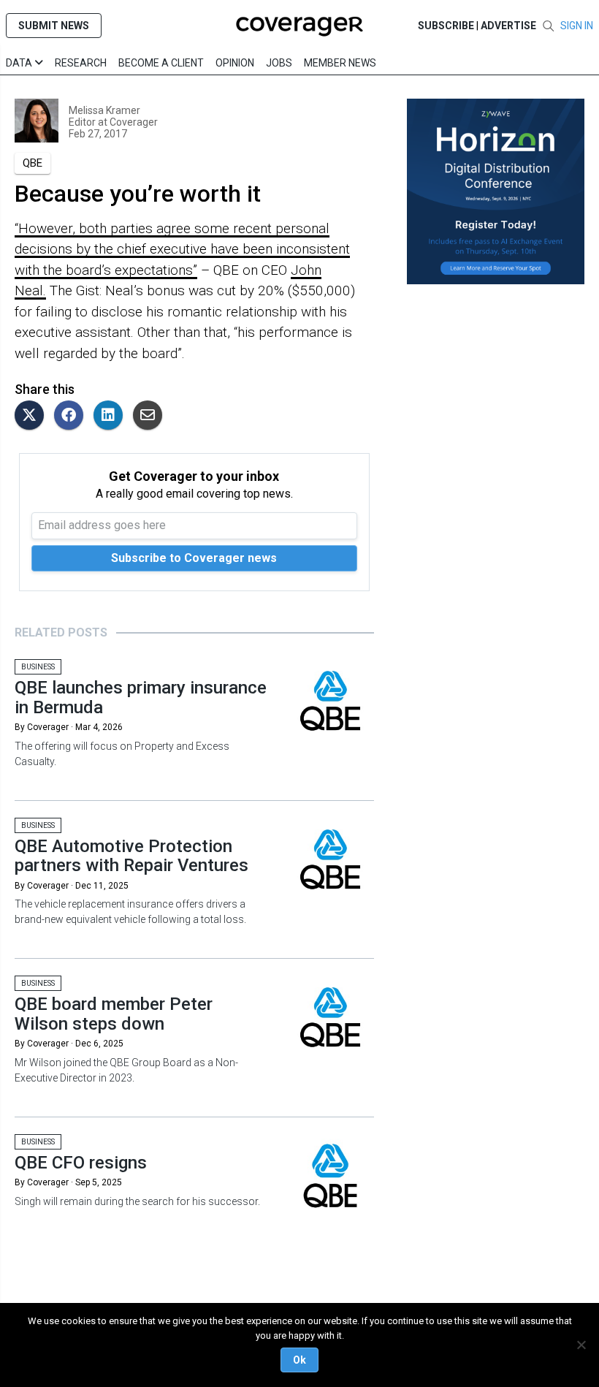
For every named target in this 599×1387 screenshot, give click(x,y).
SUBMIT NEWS (53, 25)
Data (20, 63)
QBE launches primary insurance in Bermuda (141, 697)
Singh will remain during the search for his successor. (137, 1201)
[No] (580, 1344)
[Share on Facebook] (72, 416)
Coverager (132, 122)
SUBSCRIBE (446, 25)
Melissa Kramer (104, 110)
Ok (299, 1360)
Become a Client (161, 63)
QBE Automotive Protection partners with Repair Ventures (131, 855)
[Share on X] (33, 416)
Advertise (508, 25)
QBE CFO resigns (81, 1162)
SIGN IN (576, 25)
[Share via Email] (151, 416)
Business (38, 667)
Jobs (279, 63)
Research (81, 63)
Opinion (234, 63)
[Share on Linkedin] (112, 416)
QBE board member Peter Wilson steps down (114, 1013)
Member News (340, 63)
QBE (32, 163)
